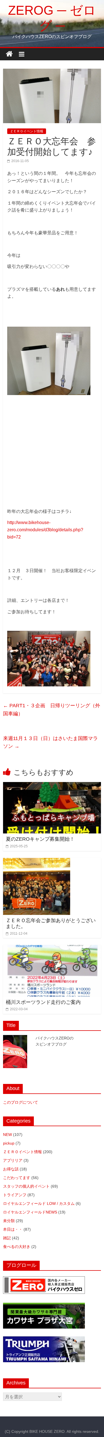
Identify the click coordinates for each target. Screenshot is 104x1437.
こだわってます (16, 1177)
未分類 (9, 1220)
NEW (7, 1134)
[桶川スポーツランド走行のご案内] (52, 948)
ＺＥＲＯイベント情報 (26, 131)
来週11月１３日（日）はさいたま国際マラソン (50, 742)
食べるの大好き (16, 1246)
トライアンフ (14, 1195)
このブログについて (20, 1102)
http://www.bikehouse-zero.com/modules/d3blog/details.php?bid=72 (45, 529)
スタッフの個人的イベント (26, 1186)
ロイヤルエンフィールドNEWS (30, 1212)
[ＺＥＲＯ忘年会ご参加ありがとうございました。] (36, 861)
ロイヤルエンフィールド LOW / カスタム (39, 1203)
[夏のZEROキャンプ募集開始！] (52, 785)
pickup (8, 1143)
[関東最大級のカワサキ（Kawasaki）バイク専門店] (44, 1305)
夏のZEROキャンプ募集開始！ (40, 839)
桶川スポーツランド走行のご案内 (43, 1002)
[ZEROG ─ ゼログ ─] (9, 54)
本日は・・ (12, 1229)
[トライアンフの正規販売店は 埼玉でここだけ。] (44, 1339)
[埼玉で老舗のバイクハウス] (44, 1279)
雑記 (7, 1238)
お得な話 (11, 1169)
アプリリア (12, 1160)
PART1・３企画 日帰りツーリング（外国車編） (51, 709)
